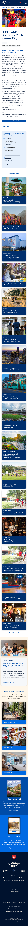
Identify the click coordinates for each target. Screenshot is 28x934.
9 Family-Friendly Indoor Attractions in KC (12, 598)
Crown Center (8, 138)
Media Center (8, 909)
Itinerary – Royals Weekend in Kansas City (12, 340)
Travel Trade (8, 911)
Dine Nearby (7, 747)
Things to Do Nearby (9, 722)
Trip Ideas (6, 197)
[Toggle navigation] (25, 3)
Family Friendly (7, 510)
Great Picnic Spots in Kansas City (10, 485)
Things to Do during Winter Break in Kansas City (13, 227)
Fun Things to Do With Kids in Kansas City (11, 626)
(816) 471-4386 (8, 161)
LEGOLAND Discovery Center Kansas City (15, 7)
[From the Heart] (14, 857)
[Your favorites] (19, 3)
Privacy (17, 918)
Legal (10, 918)
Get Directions (8, 144)
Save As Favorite (13, 120)
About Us (9, 900)
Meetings (6, 308)
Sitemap (13, 918)
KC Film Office (13, 914)
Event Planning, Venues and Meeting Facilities (11, 45)
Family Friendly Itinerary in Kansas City (12, 201)
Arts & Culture (7, 253)
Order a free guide (14, 810)
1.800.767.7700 (14, 886)
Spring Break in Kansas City (13, 284)
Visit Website (8, 158)
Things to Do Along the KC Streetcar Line (11, 397)
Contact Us (18, 900)
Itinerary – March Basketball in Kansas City (12, 369)
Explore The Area (7, 682)
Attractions (4, 42)
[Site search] (22, 3)
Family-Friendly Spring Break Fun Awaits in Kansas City (14, 569)
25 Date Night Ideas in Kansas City (10, 540)
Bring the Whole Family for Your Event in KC (12, 311)
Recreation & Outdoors (10, 451)
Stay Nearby (7, 772)
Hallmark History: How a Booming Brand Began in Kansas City (11, 257)
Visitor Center (22, 902)
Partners (21, 909)
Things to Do (14, 902)
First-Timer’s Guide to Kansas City (10, 426)
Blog (13, 900)
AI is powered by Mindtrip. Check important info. (13, 919)
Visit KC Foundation (17, 911)
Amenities (6, 126)
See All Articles (13, 632)
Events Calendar (6, 902)
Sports (5, 337)
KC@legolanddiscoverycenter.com (12, 155)
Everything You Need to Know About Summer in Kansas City (12, 455)
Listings (3, 7)
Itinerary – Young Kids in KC (13, 513)
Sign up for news (14, 848)
